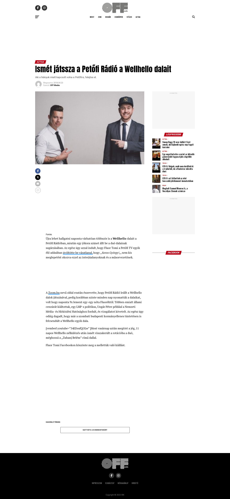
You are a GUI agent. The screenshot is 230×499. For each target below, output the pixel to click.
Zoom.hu (54, 292)
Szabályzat (109, 483)
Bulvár (108, 16)
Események (119, 16)
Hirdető (135, 483)
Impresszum (97, 483)
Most (92, 16)
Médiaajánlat (123, 483)
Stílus (129, 16)
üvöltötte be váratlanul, (78, 252)
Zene (100, 16)
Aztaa (138, 16)
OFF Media (55, 85)
